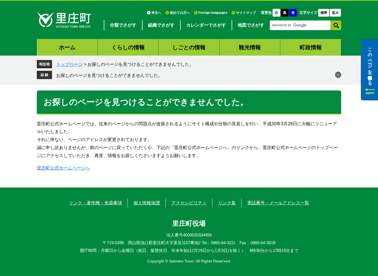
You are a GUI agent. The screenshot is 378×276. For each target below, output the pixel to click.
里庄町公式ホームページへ (63, 168)
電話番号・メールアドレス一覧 (278, 203)
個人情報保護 (146, 203)
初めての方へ (180, 13)
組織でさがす (161, 25)
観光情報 (250, 47)
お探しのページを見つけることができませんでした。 (109, 75)
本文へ (156, 13)
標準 (323, 13)
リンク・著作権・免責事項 (95, 203)
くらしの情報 (128, 47)
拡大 (335, 13)
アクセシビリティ (189, 203)
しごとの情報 (189, 47)
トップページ (69, 64)
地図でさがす (251, 25)
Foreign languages (212, 13)
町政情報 (311, 47)
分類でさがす (123, 25)
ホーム (67, 47)
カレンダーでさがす (206, 25)
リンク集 (227, 203)
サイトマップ (246, 13)
